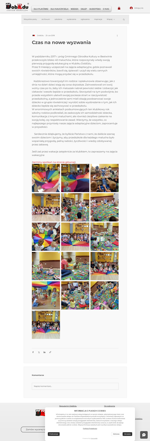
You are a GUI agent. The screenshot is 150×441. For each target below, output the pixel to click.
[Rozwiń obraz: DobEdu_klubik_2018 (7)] (75, 207)
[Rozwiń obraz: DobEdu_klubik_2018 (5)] (104, 207)
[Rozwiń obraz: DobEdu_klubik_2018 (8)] (75, 237)
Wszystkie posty (30, 19)
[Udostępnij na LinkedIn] (44, 352)
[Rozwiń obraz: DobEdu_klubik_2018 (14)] (75, 295)
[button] (41, 9)
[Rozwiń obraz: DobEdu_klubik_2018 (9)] (104, 237)
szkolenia (58, 19)
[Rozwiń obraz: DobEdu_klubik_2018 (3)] (104, 178)
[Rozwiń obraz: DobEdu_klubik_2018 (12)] (104, 266)
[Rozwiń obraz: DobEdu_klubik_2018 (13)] (104, 295)
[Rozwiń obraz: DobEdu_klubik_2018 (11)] (46, 266)
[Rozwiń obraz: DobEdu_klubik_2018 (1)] (75, 178)
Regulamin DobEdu (68, 406)
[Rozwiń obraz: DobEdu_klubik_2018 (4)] (46, 207)
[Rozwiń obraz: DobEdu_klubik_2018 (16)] (46, 325)
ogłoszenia (85, 19)
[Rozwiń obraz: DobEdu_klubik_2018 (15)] (46, 237)
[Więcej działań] (117, 35)
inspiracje (98, 19)
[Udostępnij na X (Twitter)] (39, 352)
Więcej (109, 19)
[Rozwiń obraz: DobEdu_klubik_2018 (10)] (75, 266)
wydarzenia (71, 19)
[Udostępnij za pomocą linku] (50, 352)
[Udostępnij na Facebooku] (33, 352)
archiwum (46, 19)
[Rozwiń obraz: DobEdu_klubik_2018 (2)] (46, 178)
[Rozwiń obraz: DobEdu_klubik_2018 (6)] (46, 295)
